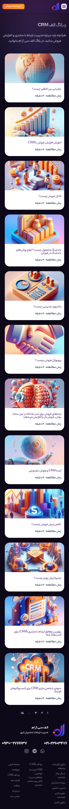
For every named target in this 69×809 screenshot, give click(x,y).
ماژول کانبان (59, 803)
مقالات (17, 786)
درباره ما (16, 791)
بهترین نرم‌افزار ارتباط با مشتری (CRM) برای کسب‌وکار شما (37, 633)
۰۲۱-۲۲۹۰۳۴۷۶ (55, 743)
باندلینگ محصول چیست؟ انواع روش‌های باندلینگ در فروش (38, 252)
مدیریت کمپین (58, 788)
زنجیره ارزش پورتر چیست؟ (47, 578)
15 (22, 713)
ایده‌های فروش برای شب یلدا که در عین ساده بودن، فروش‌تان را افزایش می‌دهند (37, 416)
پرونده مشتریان (58, 783)
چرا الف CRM (14, 775)
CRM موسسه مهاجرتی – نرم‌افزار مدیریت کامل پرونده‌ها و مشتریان (35, 777)
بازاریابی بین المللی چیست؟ (46, 89)
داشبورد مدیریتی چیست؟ (47, 307)
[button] (64, 6)
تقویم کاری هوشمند (60, 795)
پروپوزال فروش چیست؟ (48, 360)
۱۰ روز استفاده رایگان (13, 6)
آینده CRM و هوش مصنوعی (45, 471)
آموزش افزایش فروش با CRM (44, 143)
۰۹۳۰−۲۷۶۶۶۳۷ (14, 743)
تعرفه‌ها (16, 770)
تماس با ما (15, 797)
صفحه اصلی (14, 765)
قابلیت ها (15, 781)
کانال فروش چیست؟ (50, 196)
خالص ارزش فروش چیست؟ (46, 524)
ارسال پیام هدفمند (60, 776)
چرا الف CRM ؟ (35, 765)
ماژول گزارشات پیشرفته (58, 766)
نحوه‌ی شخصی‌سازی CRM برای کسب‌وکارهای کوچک (36, 690)
